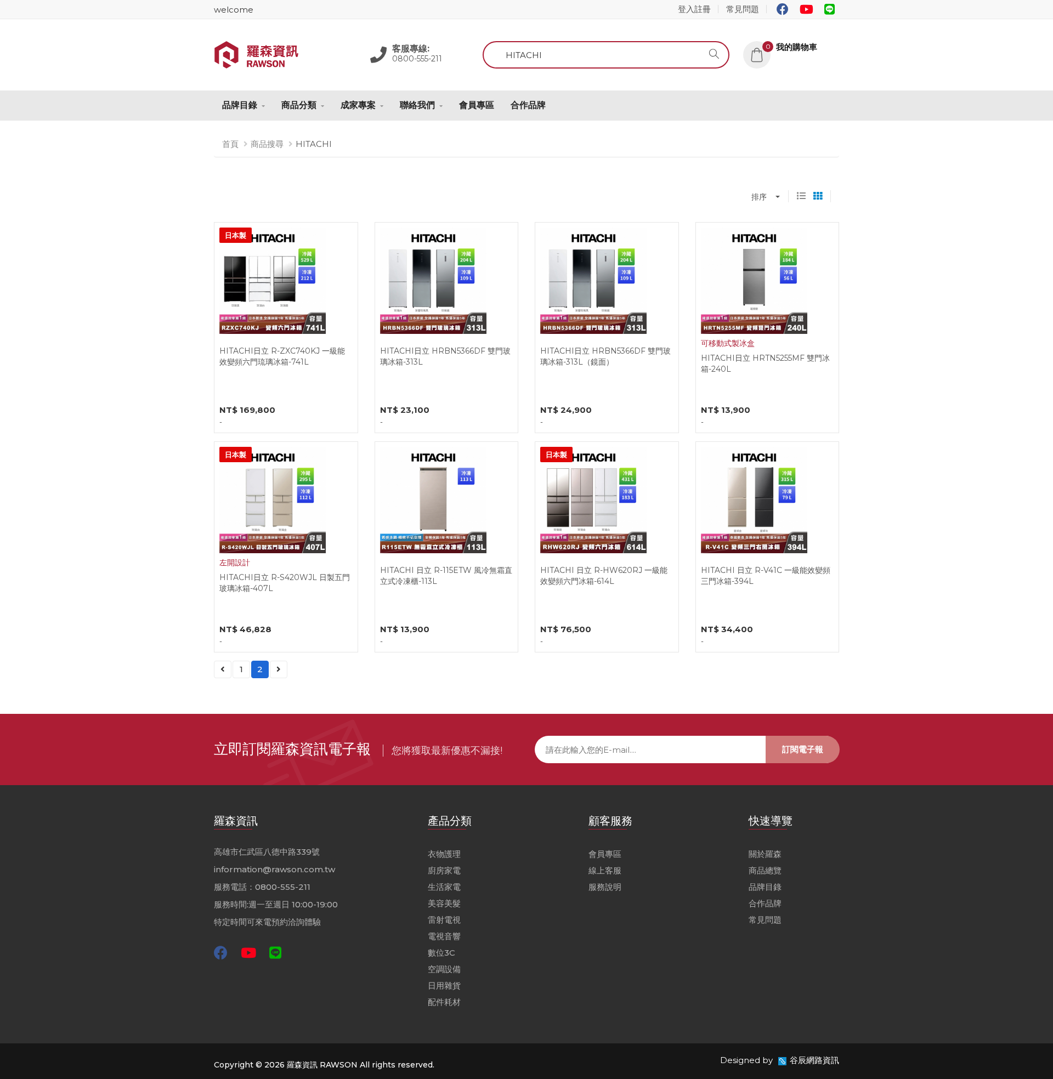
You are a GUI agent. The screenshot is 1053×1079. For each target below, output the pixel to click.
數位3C (441, 952)
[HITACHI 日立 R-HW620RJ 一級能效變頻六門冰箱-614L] (593, 499)
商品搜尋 (267, 144)
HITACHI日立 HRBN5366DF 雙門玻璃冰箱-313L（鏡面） (605, 356)
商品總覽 (765, 870)
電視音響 (444, 936)
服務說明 (604, 887)
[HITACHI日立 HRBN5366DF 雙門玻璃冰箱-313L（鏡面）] (593, 280)
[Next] (278, 669)
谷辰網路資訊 (814, 1060)
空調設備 (444, 969)
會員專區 (476, 105)
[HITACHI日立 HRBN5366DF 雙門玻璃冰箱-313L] (433, 280)
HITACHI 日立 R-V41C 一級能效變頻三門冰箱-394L (765, 575)
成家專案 (358, 105)
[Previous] (222, 669)
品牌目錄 (239, 105)
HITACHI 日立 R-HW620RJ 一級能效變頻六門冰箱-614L (603, 575)
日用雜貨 (444, 985)
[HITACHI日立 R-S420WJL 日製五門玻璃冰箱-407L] (272, 499)
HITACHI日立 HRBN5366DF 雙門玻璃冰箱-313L (445, 356)
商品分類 (298, 105)
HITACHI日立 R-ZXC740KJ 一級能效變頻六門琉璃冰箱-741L (282, 356)
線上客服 (604, 870)
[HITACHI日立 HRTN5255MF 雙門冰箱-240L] (754, 280)
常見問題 (742, 9)
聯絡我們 (417, 105)
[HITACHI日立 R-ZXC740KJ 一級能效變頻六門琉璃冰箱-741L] (272, 280)
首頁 (230, 144)
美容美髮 (444, 903)
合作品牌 (528, 105)
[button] (791, 47)
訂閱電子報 (802, 749)
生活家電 (444, 887)
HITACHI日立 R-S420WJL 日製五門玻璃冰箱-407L (284, 582)
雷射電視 (444, 920)
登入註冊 (694, 9)
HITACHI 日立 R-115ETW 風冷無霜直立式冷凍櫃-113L (446, 575)
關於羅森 (765, 854)
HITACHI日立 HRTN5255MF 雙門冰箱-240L (765, 363)
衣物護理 (444, 854)
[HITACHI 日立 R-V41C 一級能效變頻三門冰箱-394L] (754, 499)
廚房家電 (444, 870)
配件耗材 (444, 1002)
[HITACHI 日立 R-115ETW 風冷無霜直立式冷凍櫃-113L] (433, 499)
